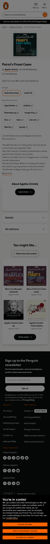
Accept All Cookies (25, 537)
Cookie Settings (25, 524)
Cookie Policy (12, 518)
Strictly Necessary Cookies (25, 531)
